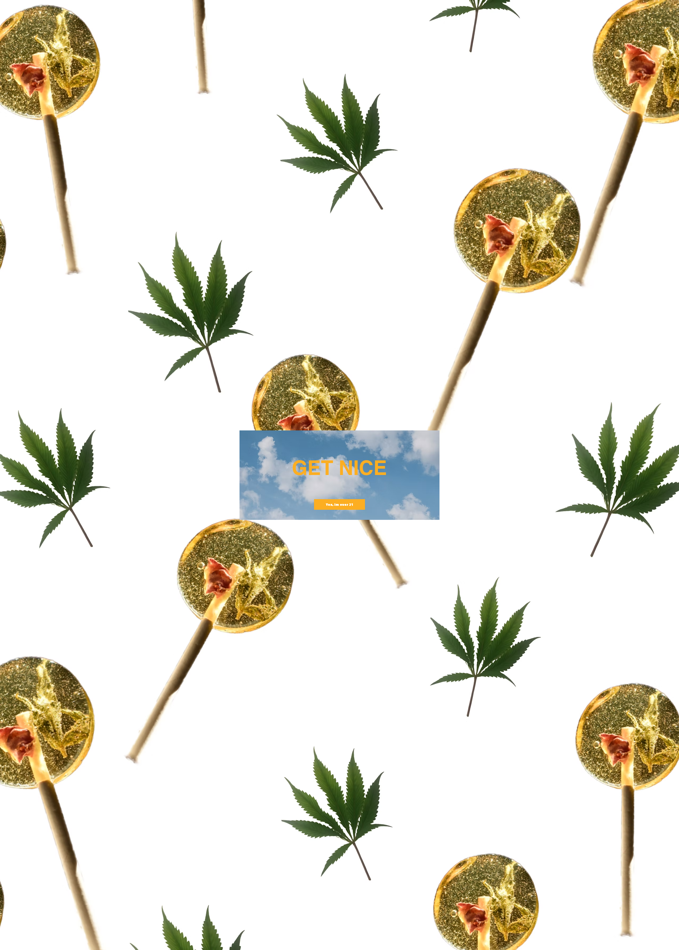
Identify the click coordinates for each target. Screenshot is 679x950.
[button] (339, 504)
